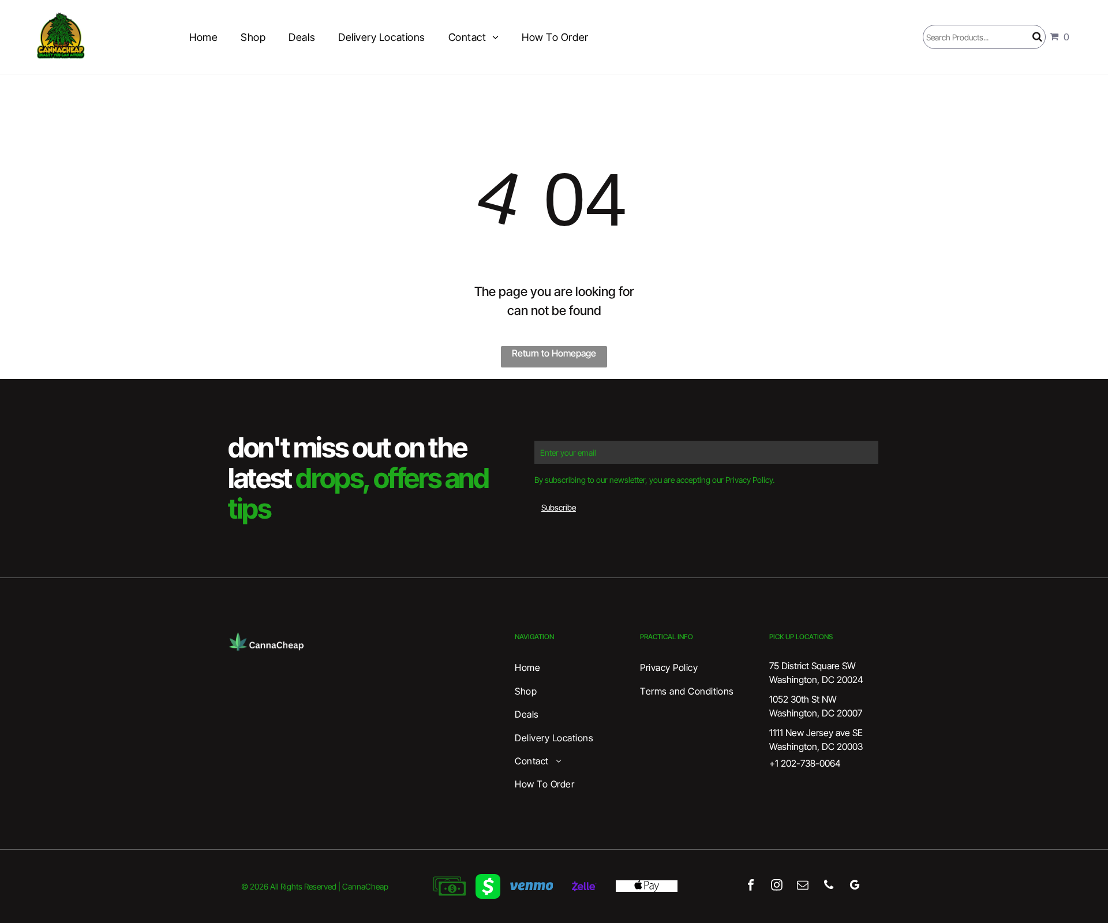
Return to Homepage (554, 353)
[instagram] (776, 886)
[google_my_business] (854, 886)
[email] (802, 886)
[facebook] (750, 886)
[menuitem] (203, 37)
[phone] (828, 886)
